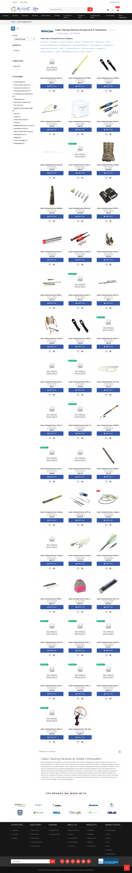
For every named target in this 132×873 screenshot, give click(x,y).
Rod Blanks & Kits (65, 45)
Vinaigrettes (101, 48)
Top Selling (91, 830)
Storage (57, 15)
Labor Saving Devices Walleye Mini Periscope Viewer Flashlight (51, 208)
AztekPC (14, 838)
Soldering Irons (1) (20, 134)
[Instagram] (73, 861)
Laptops (5, 15)
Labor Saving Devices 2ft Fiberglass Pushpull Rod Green (80, 78)
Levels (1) (17, 116)
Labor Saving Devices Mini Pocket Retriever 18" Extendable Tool (108, 295)
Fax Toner (44, 42)
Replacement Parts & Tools (70, 51)
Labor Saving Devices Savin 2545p (108, 338)
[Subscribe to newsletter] (52, 861)
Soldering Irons (108, 45)
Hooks (89, 51)
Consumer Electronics (73, 48)
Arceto (108, 834)
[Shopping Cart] (118, 10)
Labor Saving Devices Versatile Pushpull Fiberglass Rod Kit (51, 165)
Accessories (110, 15)
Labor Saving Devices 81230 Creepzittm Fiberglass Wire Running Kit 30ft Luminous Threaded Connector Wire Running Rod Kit (108, 555)
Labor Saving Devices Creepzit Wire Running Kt (80, 555)
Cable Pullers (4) (19, 82)
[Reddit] (83, 861)
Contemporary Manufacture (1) (22, 95)
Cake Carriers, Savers (88, 48)
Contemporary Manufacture (49, 45)
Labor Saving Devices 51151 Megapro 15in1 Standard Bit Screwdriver (108, 121)
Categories (91, 834)
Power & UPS (81, 16)
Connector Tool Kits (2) (21, 88)
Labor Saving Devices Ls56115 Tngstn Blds (80, 338)
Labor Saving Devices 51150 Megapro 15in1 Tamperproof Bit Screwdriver (80, 252)
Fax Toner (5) (18, 105)
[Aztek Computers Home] (20, 9)
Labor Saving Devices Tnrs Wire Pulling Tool (108, 382)
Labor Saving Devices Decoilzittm (51, 338)
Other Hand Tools (88, 42)
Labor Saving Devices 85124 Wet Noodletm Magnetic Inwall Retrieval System (51, 121)
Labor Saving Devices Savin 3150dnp (51, 642)
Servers (15, 15)
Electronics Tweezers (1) (22, 102)
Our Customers (35, 846)
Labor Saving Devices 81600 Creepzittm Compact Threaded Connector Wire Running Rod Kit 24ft (51, 599)
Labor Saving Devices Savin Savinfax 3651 (108, 686)
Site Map (90, 842)
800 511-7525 (116, 2)
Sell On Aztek (23, 2)
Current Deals (92, 846)
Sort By (14, 35)
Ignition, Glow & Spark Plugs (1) (22, 109)
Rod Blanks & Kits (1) (21, 128)
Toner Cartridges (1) (20, 140)
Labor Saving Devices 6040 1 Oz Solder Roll (51, 252)
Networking (46, 15)
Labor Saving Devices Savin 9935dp (51, 425)
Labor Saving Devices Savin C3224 (51, 469)
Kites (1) (17, 113)
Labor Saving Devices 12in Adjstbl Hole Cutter (80, 729)
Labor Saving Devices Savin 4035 (80, 165)
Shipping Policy (54, 830)
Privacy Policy (35, 834)
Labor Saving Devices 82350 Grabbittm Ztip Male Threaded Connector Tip (51, 295)
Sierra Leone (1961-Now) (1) (23, 131)
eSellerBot (15, 830)
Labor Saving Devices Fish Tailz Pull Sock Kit (108, 599)
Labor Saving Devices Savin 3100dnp (80, 425)
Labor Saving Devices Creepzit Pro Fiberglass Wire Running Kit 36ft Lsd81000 (108, 512)
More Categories (122, 16)
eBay (107, 846)
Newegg (108, 850)
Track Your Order (55, 834)
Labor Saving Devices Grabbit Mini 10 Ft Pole (108, 425)
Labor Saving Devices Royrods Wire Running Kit (80, 208)
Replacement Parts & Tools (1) (24, 125)
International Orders (37, 842)
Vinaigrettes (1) (19, 143)
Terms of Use (35, 830)
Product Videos (73, 842)
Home (13, 22)
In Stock (16, 50)
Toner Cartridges (96, 45)
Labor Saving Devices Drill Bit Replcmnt (108, 469)
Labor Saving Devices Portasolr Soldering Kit (80, 121)
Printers (35, 15)
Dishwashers (99, 42)
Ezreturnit (15, 834)
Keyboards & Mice (95, 16)
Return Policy (35, 838)
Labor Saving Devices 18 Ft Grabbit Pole (80, 512)
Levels (58, 51)
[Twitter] (67, 861)
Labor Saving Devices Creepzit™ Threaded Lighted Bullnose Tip (51, 555)
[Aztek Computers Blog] (89, 861)
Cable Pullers (54, 42)
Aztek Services (89, 870)
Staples (78, 42)
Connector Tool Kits (66, 42)
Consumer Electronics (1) (22, 91)
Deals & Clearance (74, 830)
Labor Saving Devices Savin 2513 (80, 382)
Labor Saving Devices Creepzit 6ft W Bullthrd (51, 512)
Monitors (25, 15)
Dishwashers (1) (19, 99)
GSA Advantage (110, 830)
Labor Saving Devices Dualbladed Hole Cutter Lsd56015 (108, 165)
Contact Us (15, 2)
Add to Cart (52, 86)
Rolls (83, 51)
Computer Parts (67, 16)
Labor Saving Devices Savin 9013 (51, 686)
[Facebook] (62, 861)
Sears (108, 842)
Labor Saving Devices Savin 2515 (108, 252)
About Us (71, 834)
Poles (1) (17, 122)
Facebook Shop (110, 854)
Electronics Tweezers (47, 51)
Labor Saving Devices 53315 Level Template (108, 208)
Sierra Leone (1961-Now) (81, 45)
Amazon (108, 838)
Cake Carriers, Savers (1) (22, 85)
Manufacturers (92, 838)
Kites (108, 42)
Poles (62, 48)
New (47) (17, 66)
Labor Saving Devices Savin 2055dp (51, 78)
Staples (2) (17, 137)
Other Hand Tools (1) (21, 119)
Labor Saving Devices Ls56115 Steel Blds (108, 78)
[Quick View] (54, 91)
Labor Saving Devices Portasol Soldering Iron (80, 469)
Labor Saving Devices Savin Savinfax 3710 (51, 729)
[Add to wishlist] (50, 91)
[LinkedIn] (78, 861)
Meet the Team (73, 838)
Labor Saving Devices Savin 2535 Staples (80, 295)
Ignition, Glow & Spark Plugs (49, 48)
